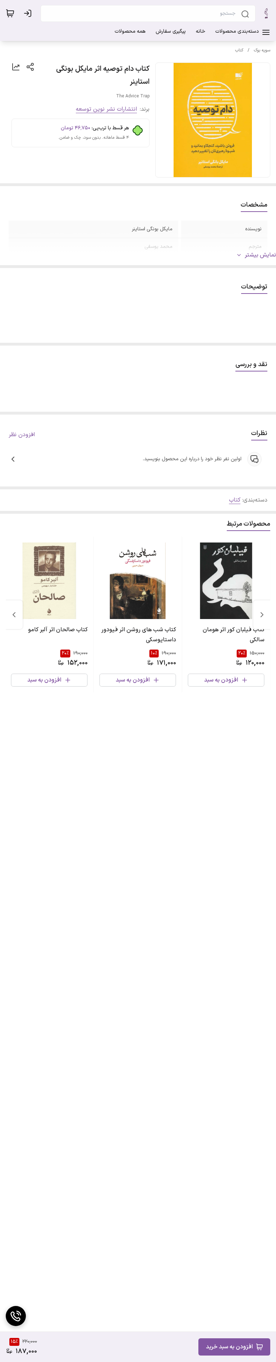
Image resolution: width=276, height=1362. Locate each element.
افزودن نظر (22, 434)
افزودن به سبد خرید (229, 1347)
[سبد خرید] (10, 13)
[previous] (262, 614)
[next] (14, 614)
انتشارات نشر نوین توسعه (106, 109)
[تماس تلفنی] (16, 1316)
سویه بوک (262, 50)
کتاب (239, 50)
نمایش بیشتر (260, 255)
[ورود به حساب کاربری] (29, 13)
